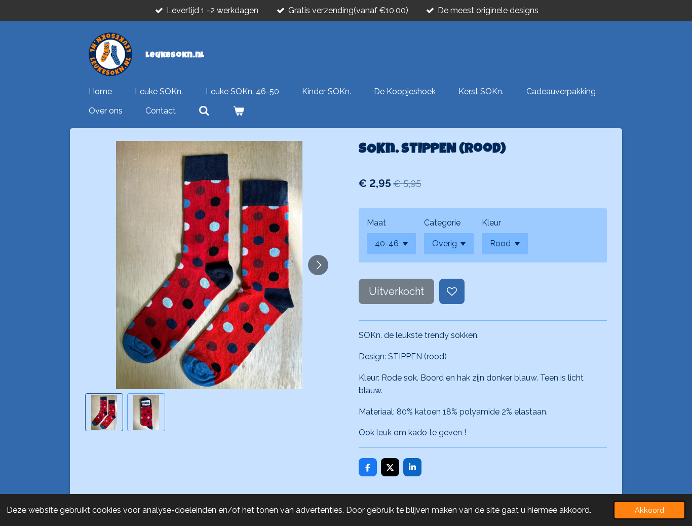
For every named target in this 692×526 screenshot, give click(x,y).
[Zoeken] (204, 111)
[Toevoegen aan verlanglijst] (452, 291)
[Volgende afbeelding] (318, 265)
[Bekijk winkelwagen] (238, 111)
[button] (104, 412)
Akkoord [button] (649, 510)
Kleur (491, 223)
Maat (376, 223)
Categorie (442, 223)
